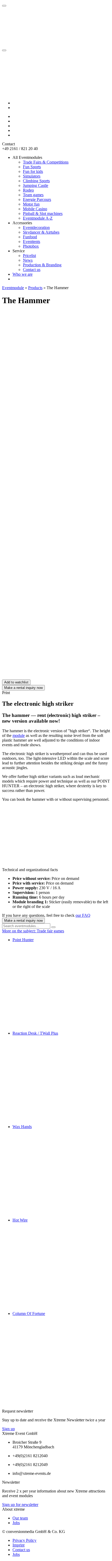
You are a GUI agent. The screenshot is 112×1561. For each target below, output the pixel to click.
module (19, 735)
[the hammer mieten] (41, 637)
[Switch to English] (15, 107)
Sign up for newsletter (20, 1504)
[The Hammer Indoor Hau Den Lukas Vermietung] (41, 557)
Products (35, 288)
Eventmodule (13, 288)
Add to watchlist (16, 682)
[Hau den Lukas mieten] (41, 597)
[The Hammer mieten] (41, 677)
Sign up (8, 1429)
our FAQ (83, 915)
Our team (20, 1518)
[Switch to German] (15, 103)
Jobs (16, 1523)
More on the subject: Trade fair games (33, 931)
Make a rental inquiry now (23, 688)
